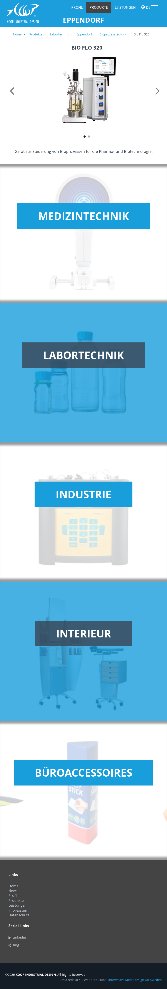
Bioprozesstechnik (113, 34)
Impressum (17, 910)
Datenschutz (18, 915)
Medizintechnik (83, 216)
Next (160, 96)
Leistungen (125, 7)
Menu (154, 7)
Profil (77, 7)
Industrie (83, 494)
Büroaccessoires (83, 773)
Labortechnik (59, 34)
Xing (15, 945)
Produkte (99, 7)
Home (17, 34)
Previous (12, 96)
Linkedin (19, 937)
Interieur (83, 633)
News (12, 890)
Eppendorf (84, 34)
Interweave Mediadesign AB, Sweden (135, 980)
